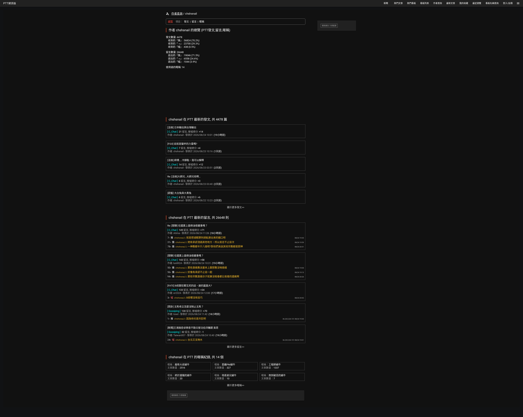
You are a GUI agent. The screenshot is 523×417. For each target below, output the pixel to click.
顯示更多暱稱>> (235, 385)
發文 (186, 21)
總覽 (170, 21)
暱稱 (201, 21)
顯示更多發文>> (235, 207)
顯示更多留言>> (235, 346)
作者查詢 (177, 13)
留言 (194, 21)
